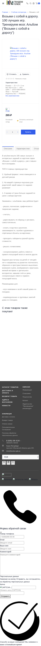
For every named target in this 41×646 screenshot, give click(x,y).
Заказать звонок (12, 443)
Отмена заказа (7, 424)
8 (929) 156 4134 (13, 441)
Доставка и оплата (8, 417)
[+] (17, 132)
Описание (8, 149)
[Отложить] (35, 319)
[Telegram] (8, 463)
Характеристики (23, 149)
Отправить (5, 596)
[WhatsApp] (13, 463)
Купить (28, 132)
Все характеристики (12, 95)
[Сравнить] (35, 323)
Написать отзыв (20, 78)
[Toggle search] (30, 3)
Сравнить (25, 74)
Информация (27, 390)
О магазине (27, 393)
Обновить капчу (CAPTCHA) (10, 590)
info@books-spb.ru (13, 451)
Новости (6, 405)
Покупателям (27, 397)
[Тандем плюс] (14, 2)
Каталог (25, 400)
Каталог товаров (10, 387)
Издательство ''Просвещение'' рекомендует (28, 406)
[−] (7, 132)
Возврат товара (9, 396)
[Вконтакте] (4, 463)
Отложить (13, 74)
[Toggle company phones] (27, 3)
